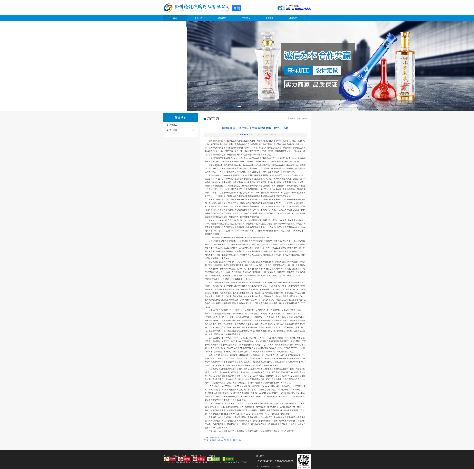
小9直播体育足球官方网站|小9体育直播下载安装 (191, 462)
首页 (175, 18)
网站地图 (212, 456)
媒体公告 (173, 125)
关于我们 (199, 18)
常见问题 (173, 130)
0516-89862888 (298, 9)
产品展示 (246, 18)
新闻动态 (222, 18)
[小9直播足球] (202, 8)
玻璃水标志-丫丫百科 (217, 438)
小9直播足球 (244, 135)
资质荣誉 (269, 18)
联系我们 (293, 18)
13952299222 (264, 461)
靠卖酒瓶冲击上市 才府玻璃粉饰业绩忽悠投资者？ (226, 440)
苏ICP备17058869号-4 (231, 462)
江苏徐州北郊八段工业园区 (270, 466)
